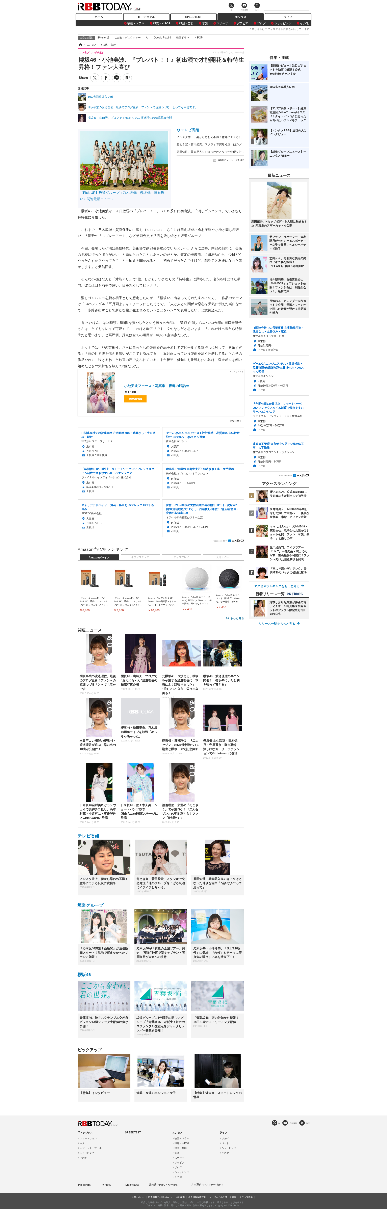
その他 (304, 23)
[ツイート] (94, 77)
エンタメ (240, 17)
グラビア (242, 23)
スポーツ (222, 23)
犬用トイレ (222, 557)
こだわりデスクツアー (127, 37)
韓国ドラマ (182, 37)
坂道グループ (91, 905)
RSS (308, 1123)
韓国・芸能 (186, 23)
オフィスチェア (140, 557)
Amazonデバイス (99, 557)
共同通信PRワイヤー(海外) (207, 1184)
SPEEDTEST (193, 17)
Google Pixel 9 (162, 37)
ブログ (261, 23)
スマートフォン (88, 1138)
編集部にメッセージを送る (231, 160)
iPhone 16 (103, 37)
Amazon (135, 399)
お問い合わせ (138, 1197)
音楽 (205, 23)
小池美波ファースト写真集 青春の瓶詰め (156, 386)
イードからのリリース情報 (222, 1197)
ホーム (99, 17)
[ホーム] (80, 44)
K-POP (199, 37)
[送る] (116, 77)
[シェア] (105, 77)
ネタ (82, 1143)
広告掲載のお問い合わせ (160, 1197)
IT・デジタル (146, 17)
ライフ (288, 17)
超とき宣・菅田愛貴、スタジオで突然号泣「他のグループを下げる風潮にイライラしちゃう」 (236, 144)
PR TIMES (84, 1184)
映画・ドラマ (135, 23)
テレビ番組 (190, 130)
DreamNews (132, 1184)
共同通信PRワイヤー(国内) (164, 1184)
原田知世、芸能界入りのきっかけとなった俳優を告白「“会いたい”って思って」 (227, 151)
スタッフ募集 (246, 1197)
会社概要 (180, 1197)
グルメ (225, 1138)
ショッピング (282, 23)
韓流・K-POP (161, 23)
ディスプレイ (181, 557)
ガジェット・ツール (91, 1148)
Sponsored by (220, 541)
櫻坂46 (84, 974)
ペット (225, 1143)
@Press (106, 1184)
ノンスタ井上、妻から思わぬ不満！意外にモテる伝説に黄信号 (216, 137)
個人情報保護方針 (197, 1197)
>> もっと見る (235, 618)
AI (147, 37)
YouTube (293, 1123)
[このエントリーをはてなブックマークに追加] (127, 77)
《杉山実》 (235, 421)
